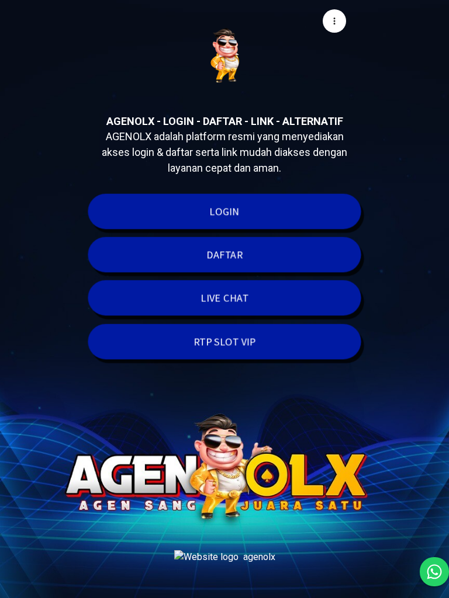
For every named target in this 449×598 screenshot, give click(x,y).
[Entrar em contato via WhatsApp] (434, 571)
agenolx (259, 556)
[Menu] (334, 21)
